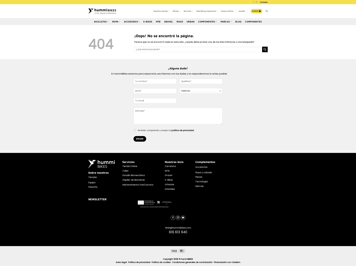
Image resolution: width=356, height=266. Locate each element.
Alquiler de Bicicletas (133, 179)
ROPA (115, 21)
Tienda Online (129, 166)
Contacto (264, 2)
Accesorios (201, 167)
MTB (158, 21)
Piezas (198, 177)
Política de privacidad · (140, 262)
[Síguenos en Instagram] (256, 2)
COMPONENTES (206, 21)
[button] (242, 11)
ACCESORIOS (131, 21)
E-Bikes (169, 179)
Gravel (168, 175)
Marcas (199, 186)
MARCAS (225, 21)
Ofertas (176, 11)
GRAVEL (168, 21)
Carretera (170, 166)
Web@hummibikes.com (178, 227)
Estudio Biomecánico (133, 175)
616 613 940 (178, 232)
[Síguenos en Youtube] (183, 217)
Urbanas (169, 184)
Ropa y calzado (203, 172)
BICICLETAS (100, 21)
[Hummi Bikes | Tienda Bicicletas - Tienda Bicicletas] (102, 11)
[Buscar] (267, 11)
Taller (125, 170)
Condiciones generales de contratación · (193, 262)
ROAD (180, 21)
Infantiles (170, 189)
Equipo (92, 182)
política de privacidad (183, 130)
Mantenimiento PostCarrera (137, 184)
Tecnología (201, 181)
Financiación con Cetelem (227, 262)
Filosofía (92, 187)
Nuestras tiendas (161, 11)
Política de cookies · (162, 262)
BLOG (238, 21)
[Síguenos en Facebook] (253, 2)
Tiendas (92, 177)
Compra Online (227, 11)
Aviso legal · (122, 262)
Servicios (187, 11)
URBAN (191, 21)
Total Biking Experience (206, 11)
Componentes (253, 21)
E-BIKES (147, 21)
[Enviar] (265, 49)
